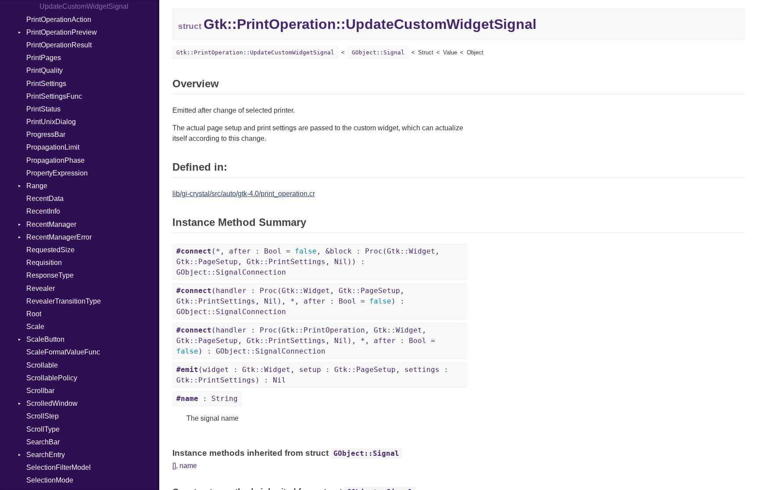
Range (36, 186)
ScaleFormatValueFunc (63, 352)
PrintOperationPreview (61, 32)
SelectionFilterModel (58, 467)
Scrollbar (40, 390)
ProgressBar (45, 134)
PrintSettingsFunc (54, 96)
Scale (35, 326)
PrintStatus (43, 109)
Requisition (44, 262)
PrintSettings (46, 83)
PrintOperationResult (59, 45)
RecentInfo (43, 211)
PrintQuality (44, 70)
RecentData (45, 198)
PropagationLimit (52, 147)
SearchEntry (45, 454)
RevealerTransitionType (63, 301)
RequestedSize (50, 250)
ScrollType (43, 429)
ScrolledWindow (52, 403)
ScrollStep (42, 416)
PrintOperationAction (58, 19)
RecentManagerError (59, 237)
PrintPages (43, 57)
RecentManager (51, 224)
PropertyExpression (57, 173)
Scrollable (42, 365)
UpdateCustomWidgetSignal (84, 6)
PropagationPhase (55, 160)
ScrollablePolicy (51, 378)
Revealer (40, 288)
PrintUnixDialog (51, 121)
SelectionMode (49, 480)
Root (33, 314)
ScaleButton (45, 339)
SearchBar (43, 442)
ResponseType (50, 275)
